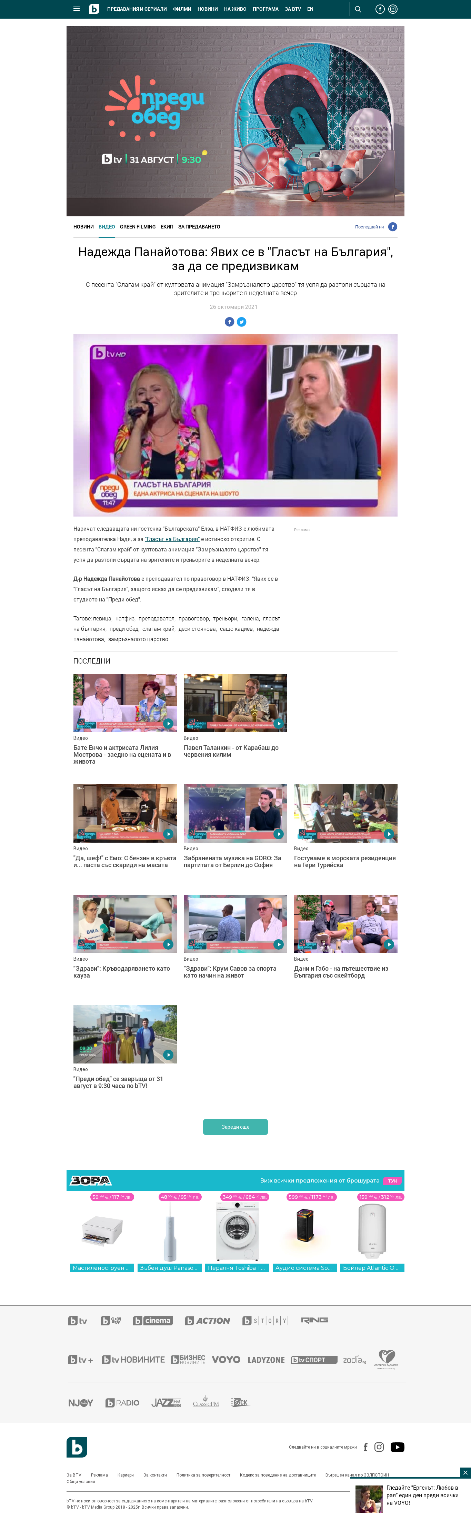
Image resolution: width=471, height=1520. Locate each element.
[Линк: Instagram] (376, 1447)
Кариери (126, 1475)
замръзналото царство (138, 639)
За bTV (293, 9)
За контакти (155, 1475)
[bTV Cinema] (159, 1320)
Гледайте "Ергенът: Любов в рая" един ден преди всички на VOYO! (423, 1495)
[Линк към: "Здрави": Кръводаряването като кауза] (125, 946)
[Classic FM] (212, 1403)
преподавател (156, 618)
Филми (182, 9)
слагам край (158, 628)
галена (250, 618)
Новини (208, 9)
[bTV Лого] (77, 1447)
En (310, 9)
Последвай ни (369, 227)
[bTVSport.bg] (317, 1359)
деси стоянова (197, 628)
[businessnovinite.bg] (191, 1359)
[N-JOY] (87, 1402)
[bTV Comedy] (117, 1320)
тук (392, 1181)
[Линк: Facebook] (362, 1447)
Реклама (99, 1475)
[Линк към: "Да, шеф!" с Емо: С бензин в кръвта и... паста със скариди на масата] (125, 836)
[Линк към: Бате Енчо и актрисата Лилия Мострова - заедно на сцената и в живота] (125, 725)
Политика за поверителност (203, 1475)
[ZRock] (247, 1403)
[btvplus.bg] (84, 1359)
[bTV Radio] (128, 1403)
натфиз (125, 618)
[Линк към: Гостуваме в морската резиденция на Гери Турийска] (346, 836)
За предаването (199, 226)
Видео (107, 226)
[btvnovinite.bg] (135, 1360)
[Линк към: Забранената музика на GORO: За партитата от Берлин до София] (235, 836)
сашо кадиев (236, 628)
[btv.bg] (84, 1320)
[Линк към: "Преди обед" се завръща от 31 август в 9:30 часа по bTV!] (125, 1057)
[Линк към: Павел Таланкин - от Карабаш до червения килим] (235, 725)
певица (102, 618)
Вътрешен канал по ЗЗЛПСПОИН (357, 1475)
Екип (167, 226)
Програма (266, 9)
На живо (235, 9)
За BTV (74, 1475)
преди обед (124, 628)
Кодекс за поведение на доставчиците (278, 1475)
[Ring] (320, 1320)
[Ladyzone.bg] (269, 1359)
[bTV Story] (271, 1320)
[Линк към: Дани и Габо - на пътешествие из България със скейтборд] (346, 946)
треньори (225, 618)
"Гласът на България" (172, 539)
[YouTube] (394, 1447)
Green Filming (138, 226)
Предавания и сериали (137, 9)
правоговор (194, 618)
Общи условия (81, 1481)
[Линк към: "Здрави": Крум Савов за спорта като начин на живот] (235, 946)
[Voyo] (230, 1359)
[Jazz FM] (172, 1403)
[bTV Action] (213, 1320)
